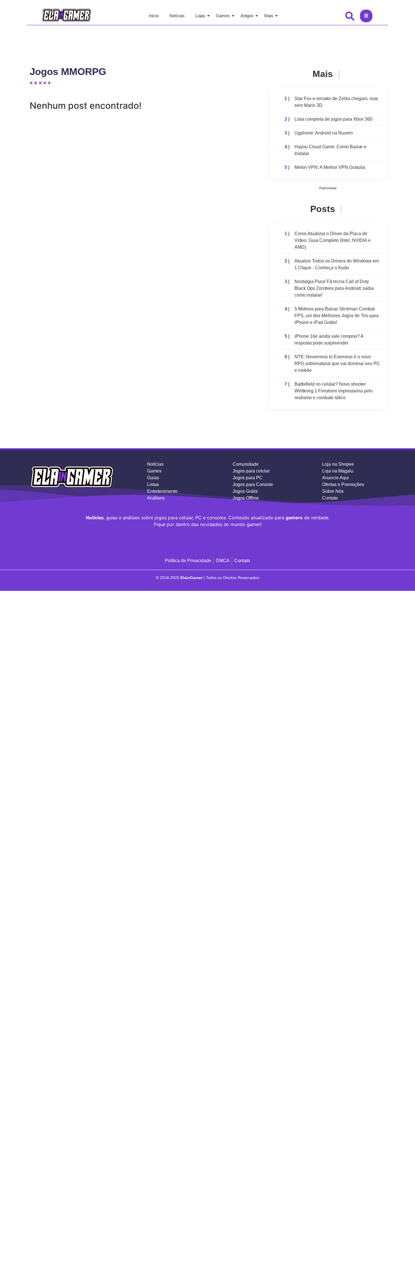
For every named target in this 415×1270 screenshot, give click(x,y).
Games (223, 15)
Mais (268, 15)
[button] (350, 15)
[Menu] (366, 16)
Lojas (200, 15)
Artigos (247, 15)
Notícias (177, 15)
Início (154, 15)
